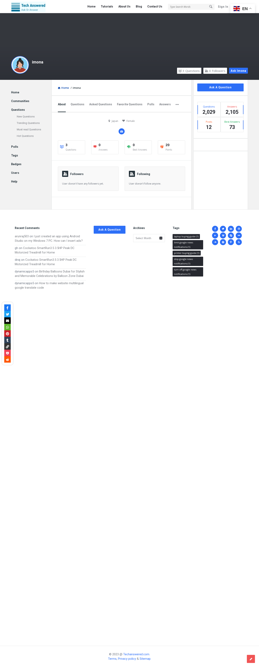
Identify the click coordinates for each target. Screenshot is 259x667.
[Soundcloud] (215, 242)
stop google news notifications (183, 261)
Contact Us (154, 6)
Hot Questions (25, 135)
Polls (150, 104)
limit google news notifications (183, 244)
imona (37, 62)
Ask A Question (220, 87)
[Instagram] (223, 242)
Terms (112, 659)
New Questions (26, 116)
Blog (139, 6)
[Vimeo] (223, 235)
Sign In (223, 6)
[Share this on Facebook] (7, 307)
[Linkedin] (231, 229)
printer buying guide (186, 252)
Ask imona (238, 70)
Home (91, 6)
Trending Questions (28, 123)
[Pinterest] (231, 242)
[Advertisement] (50, 464)
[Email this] (7, 320)
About (62, 104)
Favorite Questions (129, 104)
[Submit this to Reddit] (7, 359)
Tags (14, 155)
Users (15, 172)
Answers (165, 104)
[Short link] (7, 346)
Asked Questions (100, 104)
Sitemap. (145, 659)
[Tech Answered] (31, 6)
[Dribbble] (239, 229)
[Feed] (239, 242)
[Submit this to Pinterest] (7, 333)
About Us (124, 6)
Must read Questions (29, 129)
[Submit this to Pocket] (7, 353)
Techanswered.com (136, 654)
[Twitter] (223, 229)
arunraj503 (22, 236)
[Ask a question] (251, 659)
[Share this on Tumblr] (7, 340)
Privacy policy (127, 659)
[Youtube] (215, 235)
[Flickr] (239, 235)
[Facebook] (215, 229)
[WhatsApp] (7, 327)
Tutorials (107, 6)
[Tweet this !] (7, 314)
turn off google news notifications (185, 271)
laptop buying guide (186, 236)
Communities (20, 101)
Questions (191, 71)
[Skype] (231, 235)
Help (14, 181)
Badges (16, 164)
